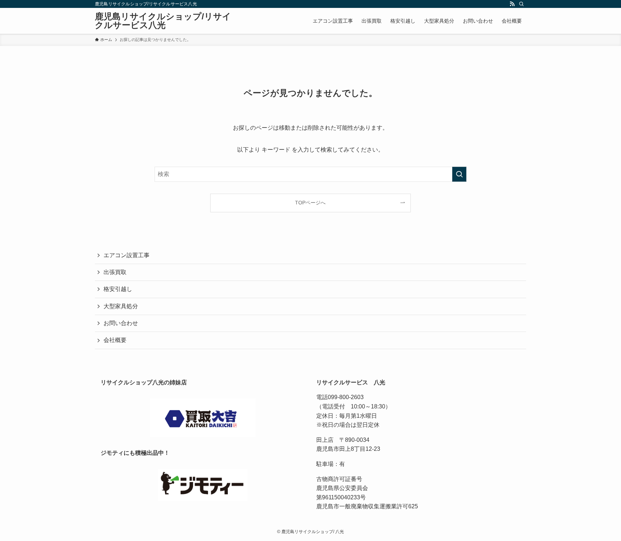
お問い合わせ (121, 323)
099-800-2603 (346, 397)
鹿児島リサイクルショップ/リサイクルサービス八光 (163, 20)
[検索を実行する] (459, 174)
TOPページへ (310, 202)
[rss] (512, 4)
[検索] (521, 4)
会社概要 (115, 340)
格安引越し (118, 289)
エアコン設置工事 (127, 255)
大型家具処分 (121, 306)
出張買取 (115, 272)
